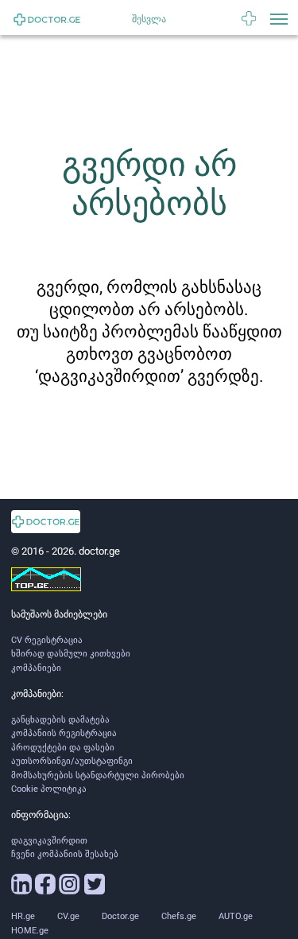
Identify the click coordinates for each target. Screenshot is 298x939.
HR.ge (23, 916)
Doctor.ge (120, 916)
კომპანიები (36, 668)
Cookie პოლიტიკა (49, 789)
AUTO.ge (236, 916)
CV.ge (68, 916)
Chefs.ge (178, 916)
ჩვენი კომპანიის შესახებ (64, 854)
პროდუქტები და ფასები (62, 747)
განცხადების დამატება (60, 720)
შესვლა (149, 19)
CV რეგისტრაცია (47, 640)
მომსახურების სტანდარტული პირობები (97, 775)
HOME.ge (29, 930)
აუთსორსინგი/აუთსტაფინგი (72, 761)
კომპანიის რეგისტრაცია (64, 733)
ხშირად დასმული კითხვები (70, 654)
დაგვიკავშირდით (49, 841)
